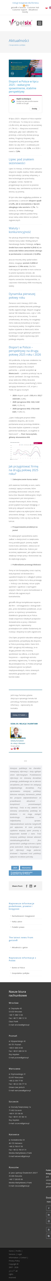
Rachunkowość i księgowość (23, 916)
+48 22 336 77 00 (16, 1080)
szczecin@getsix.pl (22, 1123)
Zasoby (25, 12)
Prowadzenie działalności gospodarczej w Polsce (21, 873)
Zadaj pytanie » (20, 715)
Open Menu (39, 23)
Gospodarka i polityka (20, 973)
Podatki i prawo (18, 927)
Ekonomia (26, 868)
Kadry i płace (17, 921)
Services (12, 1254)
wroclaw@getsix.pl (22, 1025)
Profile (18, 1251)
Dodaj (34, 108)
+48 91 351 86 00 (16, 1113)
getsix (12, 1271)
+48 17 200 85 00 (16, 1179)
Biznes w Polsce (18, 967)
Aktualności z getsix (20, 947)
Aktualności (33, 10)
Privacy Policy (14, 1261)
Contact (23, 1257)
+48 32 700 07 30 (16, 1146)
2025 (15, 868)
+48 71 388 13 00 (16, 1015)
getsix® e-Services (18, 7)
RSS (27, 5)
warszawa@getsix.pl (23, 1090)
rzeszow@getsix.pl (22, 1186)
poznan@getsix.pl (22, 1057)
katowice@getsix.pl (22, 1156)
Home (11, 1251)
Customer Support (19, 10)
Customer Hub (33, 7)
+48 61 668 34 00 (16, 1048)
